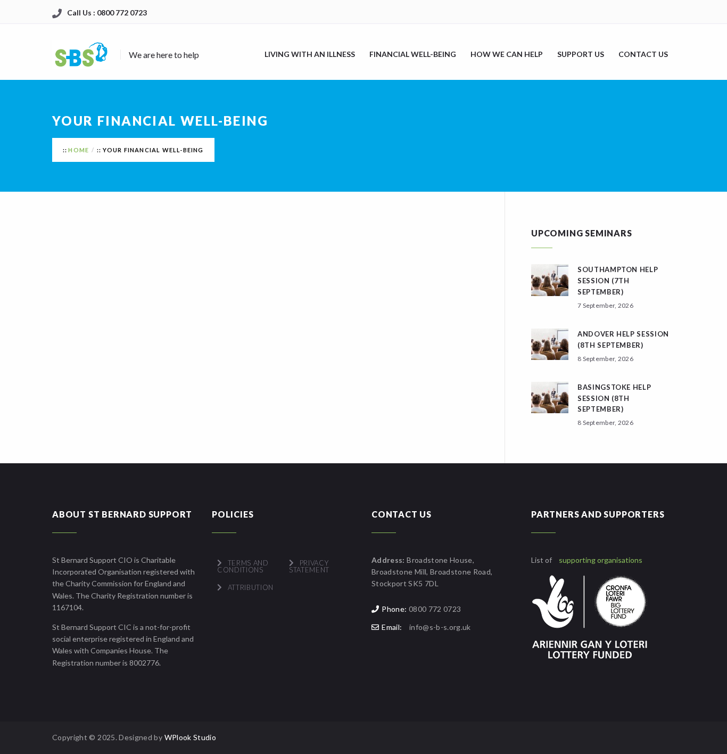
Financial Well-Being (412, 54)
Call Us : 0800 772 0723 (107, 12)
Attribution (251, 587)
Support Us (580, 54)
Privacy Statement (309, 566)
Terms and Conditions (243, 566)
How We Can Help (506, 54)
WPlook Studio (190, 737)
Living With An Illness (310, 54)
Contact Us (643, 54)
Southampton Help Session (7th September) (617, 280)
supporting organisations (600, 559)
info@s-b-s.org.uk (440, 627)
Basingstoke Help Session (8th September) (614, 398)
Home (78, 149)
